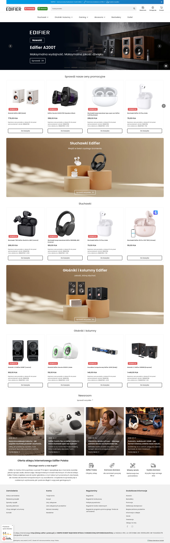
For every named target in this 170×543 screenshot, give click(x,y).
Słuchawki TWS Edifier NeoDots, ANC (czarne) (23, 240)
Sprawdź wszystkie (83, 192)
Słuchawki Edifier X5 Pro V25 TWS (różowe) (141, 240)
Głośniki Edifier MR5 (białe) (17, 113)
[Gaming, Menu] (87, 17)
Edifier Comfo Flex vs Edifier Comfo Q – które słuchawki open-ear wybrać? (64, 442)
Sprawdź (36, 60)
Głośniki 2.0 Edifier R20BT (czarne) (19, 367)
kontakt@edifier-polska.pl (20, 535)
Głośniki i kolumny (62, 17)
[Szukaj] (134, 8)
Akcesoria (98, 17)
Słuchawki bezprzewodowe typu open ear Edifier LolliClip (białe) (103, 114)
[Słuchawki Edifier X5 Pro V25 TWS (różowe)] (144, 223)
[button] (10, 46)
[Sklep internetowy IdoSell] (155, 540)
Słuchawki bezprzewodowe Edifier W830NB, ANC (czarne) (63, 241)
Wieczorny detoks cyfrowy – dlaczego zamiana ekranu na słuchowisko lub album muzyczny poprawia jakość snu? (104, 442)
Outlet (130, 17)
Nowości (44, 9)
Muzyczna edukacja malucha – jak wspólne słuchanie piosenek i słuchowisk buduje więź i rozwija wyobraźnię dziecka (25, 442)
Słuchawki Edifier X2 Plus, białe (137, 113)
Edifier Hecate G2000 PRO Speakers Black (61, 113)
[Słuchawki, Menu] (47, 17)
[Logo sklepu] (13, 9)
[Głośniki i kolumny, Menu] (72, 17)
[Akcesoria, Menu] (104, 17)
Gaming (82, 17)
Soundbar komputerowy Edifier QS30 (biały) (102, 367)
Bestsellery (116, 17)
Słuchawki (41, 17)
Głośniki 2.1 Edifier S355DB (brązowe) (139, 367)
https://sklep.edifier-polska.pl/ (42, 533)
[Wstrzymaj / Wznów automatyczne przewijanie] (166, 65)
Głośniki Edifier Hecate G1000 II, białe (60, 367)
